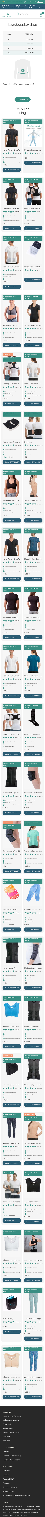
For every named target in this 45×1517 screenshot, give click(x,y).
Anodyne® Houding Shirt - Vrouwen (33, 619)
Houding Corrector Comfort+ (12, 385)
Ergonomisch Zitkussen (12, 443)
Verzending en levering (12, 1416)
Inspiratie (6, 1441)
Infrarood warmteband (12, 1203)
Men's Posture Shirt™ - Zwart (12, 151)
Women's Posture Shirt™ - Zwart (12, 210)
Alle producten (8, 1491)
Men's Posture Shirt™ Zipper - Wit (12, 677)
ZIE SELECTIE (22, 99)
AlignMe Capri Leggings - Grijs (12, 1145)
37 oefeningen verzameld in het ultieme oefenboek (33, 151)
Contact (6, 1451)
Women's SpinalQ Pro (33, 1086)
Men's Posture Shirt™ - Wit (12, 268)
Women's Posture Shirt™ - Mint (33, 852)
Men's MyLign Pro (12, 969)
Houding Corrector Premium (33, 210)
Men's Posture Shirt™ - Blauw (33, 560)
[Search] (8, 14)
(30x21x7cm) (12, 1320)
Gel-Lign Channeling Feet (33, 736)
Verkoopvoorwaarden (11, 1420)
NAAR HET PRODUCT (12, 170)
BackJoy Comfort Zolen (33, 911)
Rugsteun (6, 1483)
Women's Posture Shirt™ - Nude (33, 502)
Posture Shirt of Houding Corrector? (16, 1495)
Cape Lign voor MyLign (33, 1261)
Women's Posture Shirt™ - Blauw (33, 677)
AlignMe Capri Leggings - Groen (33, 1320)
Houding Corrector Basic (12, 736)
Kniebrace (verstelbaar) (33, 794)
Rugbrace (33, 443)
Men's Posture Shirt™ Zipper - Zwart (12, 560)
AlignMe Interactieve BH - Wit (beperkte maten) (12, 1261)
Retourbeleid (8, 1428)
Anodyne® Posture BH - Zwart (12, 502)
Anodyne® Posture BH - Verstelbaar (12, 327)
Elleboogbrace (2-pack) (33, 969)
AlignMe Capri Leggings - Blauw (33, 1378)
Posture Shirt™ (8, 1479)
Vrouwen (6, 1471)
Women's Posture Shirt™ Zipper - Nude (33, 1145)
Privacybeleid (8, 1424)
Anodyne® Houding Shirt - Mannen (12, 619)
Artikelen (6, 1436)
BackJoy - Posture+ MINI (12, 911)
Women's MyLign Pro (12, 794)
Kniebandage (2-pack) (12, 852)
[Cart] (41, 14)
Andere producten (10, 1487)
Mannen (6, 1475)
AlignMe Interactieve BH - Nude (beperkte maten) (12, 1378)
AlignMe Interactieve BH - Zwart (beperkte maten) (33, 1203)
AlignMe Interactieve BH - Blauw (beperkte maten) (12, 1028)
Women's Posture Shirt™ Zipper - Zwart (33, 327)
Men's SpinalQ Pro (33, 1028)
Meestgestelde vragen (11, 1432)
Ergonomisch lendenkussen (12, 1086)
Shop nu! (40, 2)
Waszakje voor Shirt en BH (33, 268)
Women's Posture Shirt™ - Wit (33, 385)
